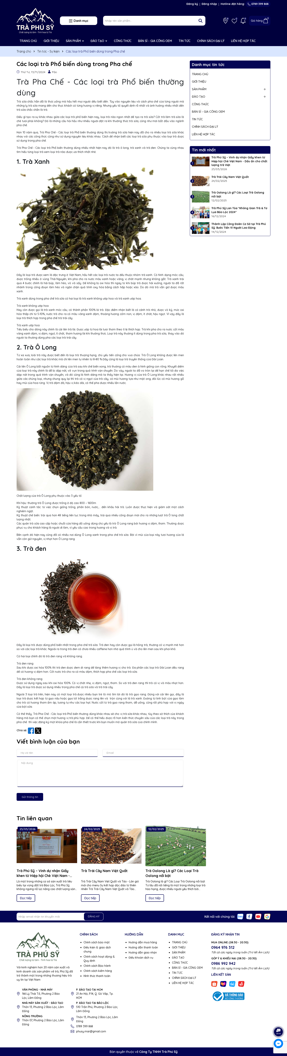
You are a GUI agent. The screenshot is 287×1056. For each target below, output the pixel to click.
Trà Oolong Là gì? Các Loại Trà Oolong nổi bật (237, 194)
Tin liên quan (34, 818)
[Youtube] (258, 916)
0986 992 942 (223, 963)
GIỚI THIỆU (51, 41)
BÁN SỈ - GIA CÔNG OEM (155, 41)
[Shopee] (214, 983)
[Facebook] (249, 916)
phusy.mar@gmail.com (91, 1031)
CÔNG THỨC (122, 41)
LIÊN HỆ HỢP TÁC (243, 41)
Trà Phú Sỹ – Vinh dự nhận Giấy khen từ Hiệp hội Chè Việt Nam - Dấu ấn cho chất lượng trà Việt (239, 161)
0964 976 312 (222, 947)
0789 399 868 (259, 4)
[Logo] (35, 20)
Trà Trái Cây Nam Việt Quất (230, 177)
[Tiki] (232, 983)
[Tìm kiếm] (200, 21)
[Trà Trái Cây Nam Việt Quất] (200, 181)
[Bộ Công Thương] (227, 996)
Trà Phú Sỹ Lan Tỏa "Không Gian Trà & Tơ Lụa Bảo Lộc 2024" (239, 210)
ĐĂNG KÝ (93, 916)
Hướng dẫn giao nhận (143, 952)
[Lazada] (223, 983)
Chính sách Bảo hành (97, 966)
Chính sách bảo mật (97, 942)
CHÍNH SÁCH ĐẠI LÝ (210, 41)
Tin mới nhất (204, 149)
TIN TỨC (184, 41)
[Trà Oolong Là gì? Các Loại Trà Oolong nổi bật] (200, 196)
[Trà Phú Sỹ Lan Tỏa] (200, 212)
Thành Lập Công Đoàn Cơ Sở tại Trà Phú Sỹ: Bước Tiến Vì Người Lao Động (238, 226)
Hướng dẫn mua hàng (143, 942)
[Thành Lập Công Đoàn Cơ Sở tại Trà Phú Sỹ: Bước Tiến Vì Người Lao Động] (200, 228)
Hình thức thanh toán (97, 976)
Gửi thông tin (30, 797)
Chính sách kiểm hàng (98, 971)
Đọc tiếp (26, 898)
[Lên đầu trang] (279, 1021)
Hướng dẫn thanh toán (143, 947)
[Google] (267, 916)
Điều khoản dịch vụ (141, 957)
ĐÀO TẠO (98, 41)
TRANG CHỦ (28, 41)
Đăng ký (192, 4)
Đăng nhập (209, 4)
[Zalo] (240, 916)
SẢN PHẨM (74, 41)
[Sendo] (241, 983)
